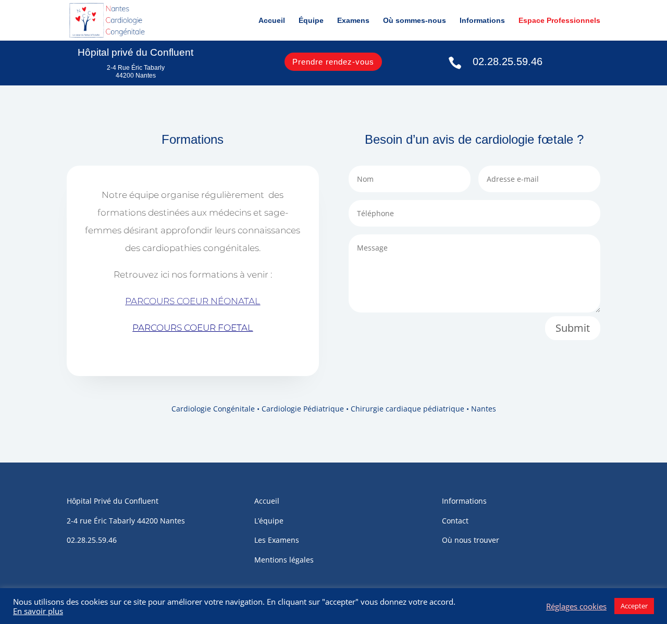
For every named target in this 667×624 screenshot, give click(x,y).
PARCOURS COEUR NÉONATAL (192, 301)
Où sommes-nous (414, 20)
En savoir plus (38, 611)
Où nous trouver (470, 540)
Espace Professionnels (559, 20)
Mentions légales (284, 560)
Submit (572, 328)
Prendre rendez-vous (333, 61)
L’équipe (268, 521)
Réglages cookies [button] (576, 606)
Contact (455, 521)
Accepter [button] (634, 605)
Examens (353, 20)
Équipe (311, 20)
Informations (482, 20)
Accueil (271, 20)
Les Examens (276, 540)
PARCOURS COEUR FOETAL (192, 327)
